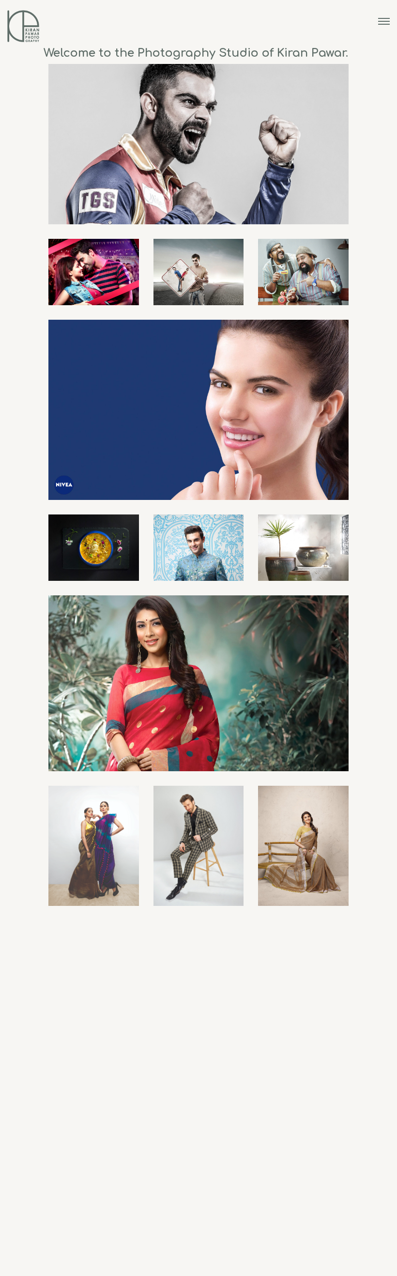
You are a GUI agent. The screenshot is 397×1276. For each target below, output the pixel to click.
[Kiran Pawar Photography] (23, 26)
